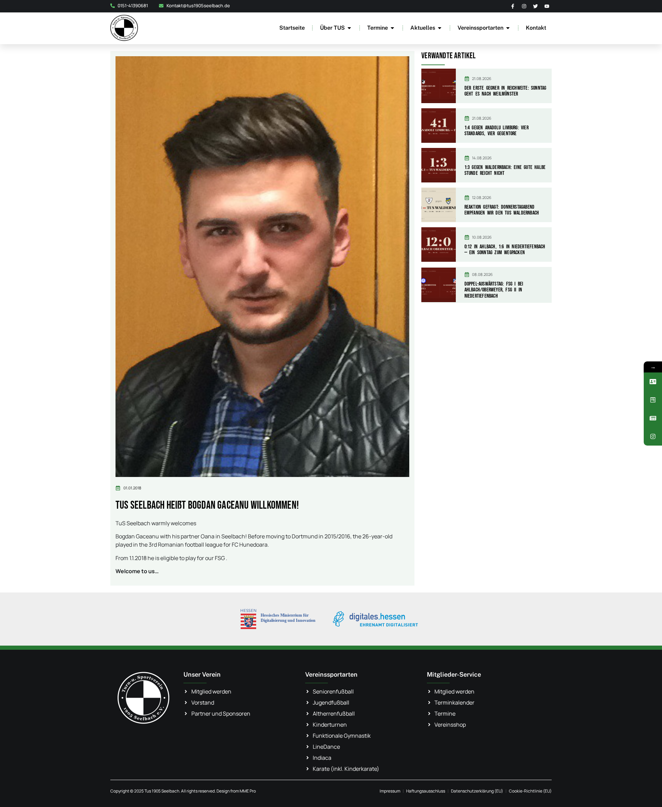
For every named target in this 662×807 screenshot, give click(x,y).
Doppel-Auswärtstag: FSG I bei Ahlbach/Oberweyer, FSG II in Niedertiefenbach (493, 290)
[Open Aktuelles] (439, 28)
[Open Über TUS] (349, 28)
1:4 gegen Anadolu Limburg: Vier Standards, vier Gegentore (496, 130)
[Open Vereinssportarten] (508, 28)
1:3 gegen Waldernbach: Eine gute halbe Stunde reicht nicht (505, 170)
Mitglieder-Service (454, 674)
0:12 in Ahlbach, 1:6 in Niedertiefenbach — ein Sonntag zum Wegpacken (504, 249)
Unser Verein (202, 674)
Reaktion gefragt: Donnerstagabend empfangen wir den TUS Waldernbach (501, 210)
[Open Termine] (392, 28)
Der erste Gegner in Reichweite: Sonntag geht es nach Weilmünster (505, 91)
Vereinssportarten (331, 674)
